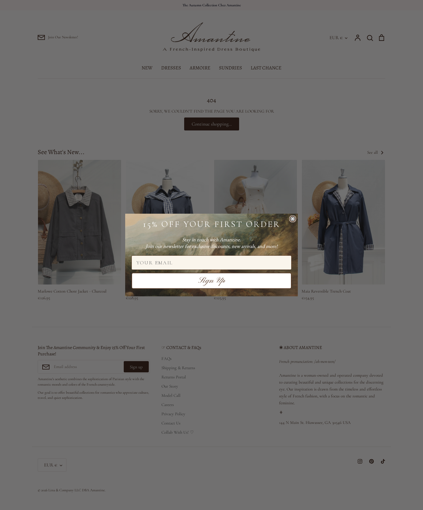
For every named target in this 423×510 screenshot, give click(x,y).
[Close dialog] (293, 219)
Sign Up (211, 280)
